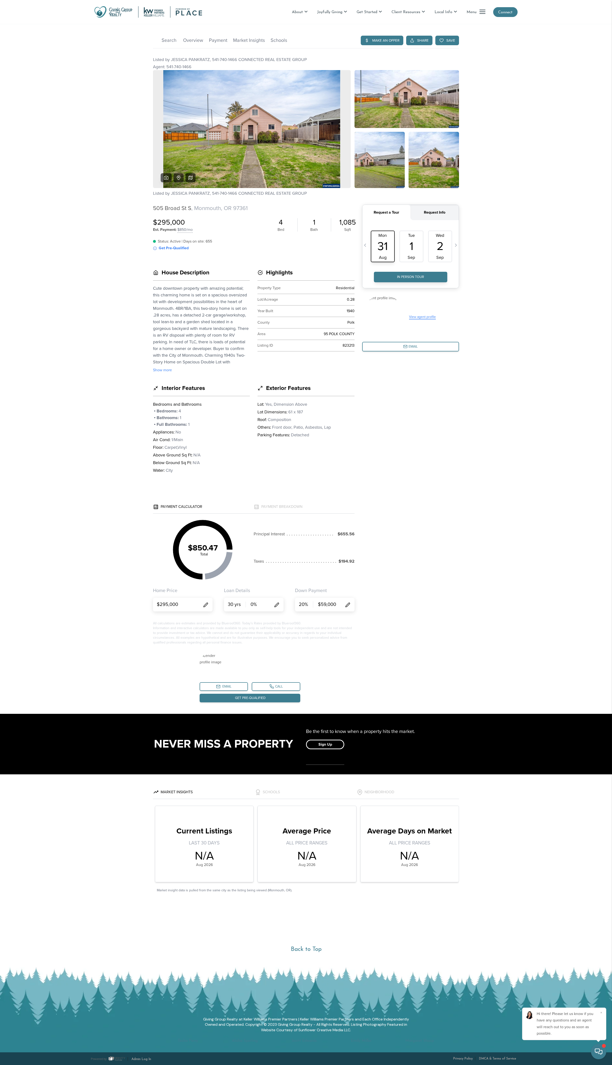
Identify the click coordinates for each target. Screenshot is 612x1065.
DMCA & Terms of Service (497, 1058)
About (297, 12)
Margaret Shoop (419, 1041)
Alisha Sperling (245, 1041)
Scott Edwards (304, 1041)
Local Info (443, 12)
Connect (505, 12)
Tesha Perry (188, 1041)
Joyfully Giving (329, 12)
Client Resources (406, 12)
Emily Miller (361, 1041)
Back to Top (306, 949)
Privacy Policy (463, 1058)
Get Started (367, 12)
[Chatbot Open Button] (598, 1051)
